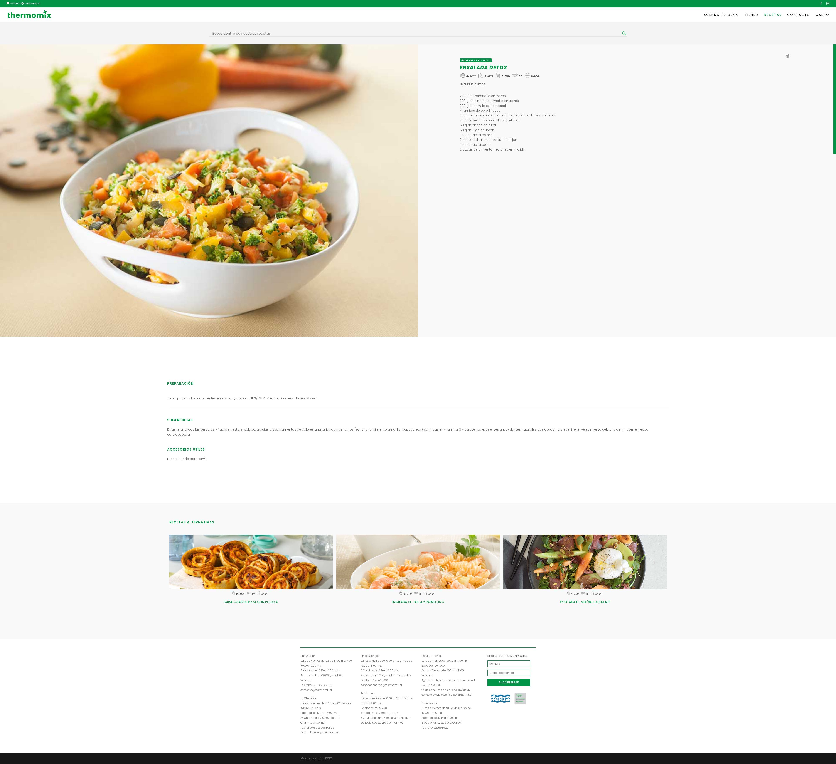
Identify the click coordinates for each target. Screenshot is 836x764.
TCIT (328, 758)
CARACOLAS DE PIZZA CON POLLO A (251, 602)
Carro (822, 15)
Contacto (798, 15)
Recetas (773, 15)
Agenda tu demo (721, 15)
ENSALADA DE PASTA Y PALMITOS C (418, 602)
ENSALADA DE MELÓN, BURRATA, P (585, 602)
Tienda (752, 15)
